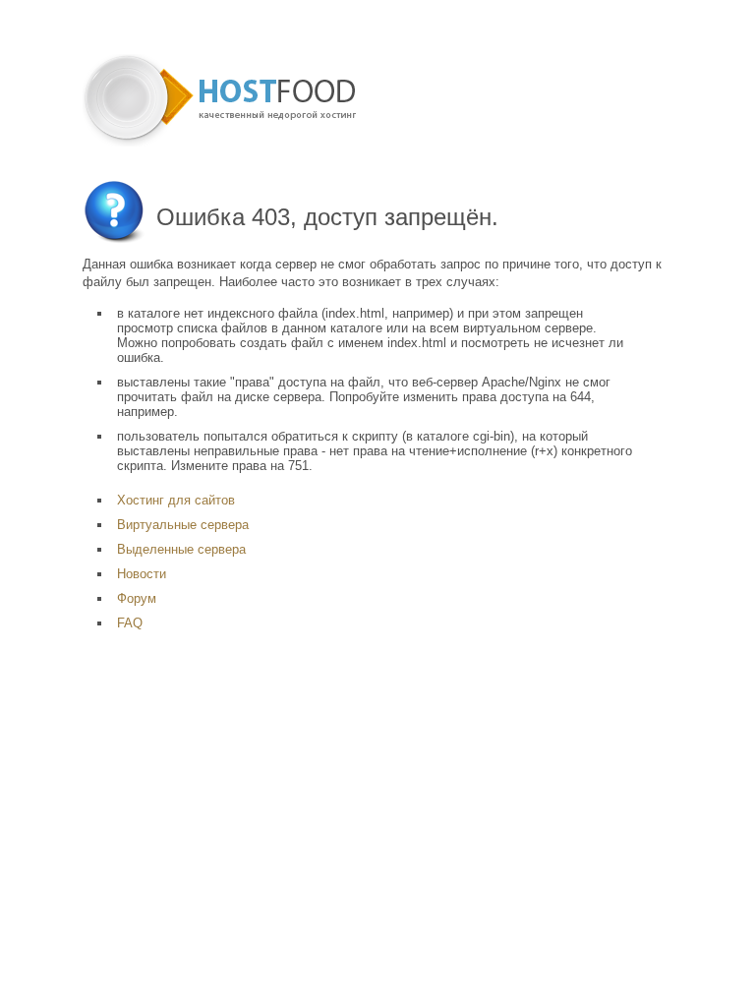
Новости (141, 573)
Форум (136, 598)
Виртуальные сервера (183, 524)
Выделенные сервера (181, 549)
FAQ (130, 623)
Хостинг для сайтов (176, 500)
